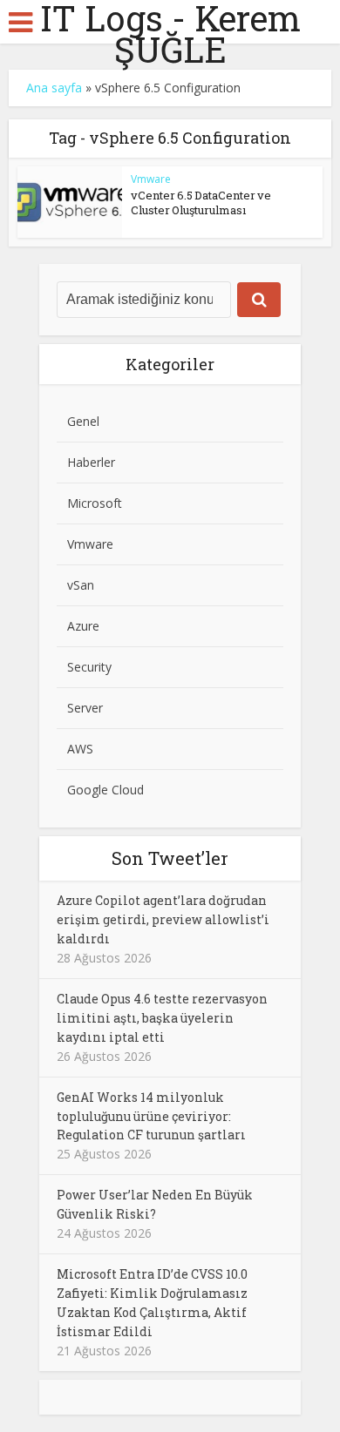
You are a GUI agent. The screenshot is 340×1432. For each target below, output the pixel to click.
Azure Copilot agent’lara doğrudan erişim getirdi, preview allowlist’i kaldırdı (163, 919)
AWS (80, 748)
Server (85, 707)
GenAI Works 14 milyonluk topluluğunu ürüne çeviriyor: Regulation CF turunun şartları (151, 1116)
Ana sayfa (54, 87)
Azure (83, 626)
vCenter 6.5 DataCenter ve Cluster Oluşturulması (201, 202)
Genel (83, 421)
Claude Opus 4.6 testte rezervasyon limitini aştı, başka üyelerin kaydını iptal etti (162, 1017)
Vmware (151, 179)
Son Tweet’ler (170, 858)
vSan (80, 585)
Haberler (91, 462)
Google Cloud (105, 789)
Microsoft (94, 503)
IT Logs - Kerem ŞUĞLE (170, 34)
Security (89, 667)
